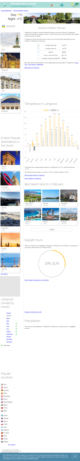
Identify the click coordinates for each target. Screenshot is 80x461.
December (9, 342)
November (9, 339)
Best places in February (32, 67)
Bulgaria (6, 441)
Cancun (27, 222)
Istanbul (4, 228)
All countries (11, 444)
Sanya (45, 222)
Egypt (5, 410)
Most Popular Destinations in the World (37, 280)
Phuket (45, 203)
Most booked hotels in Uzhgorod (35, 175)
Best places (4, 274)
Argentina (6, 430)
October (8, 336)
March (8, 318)
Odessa (4, 70)
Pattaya (64, 222)
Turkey (3, 230)
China (5, 435)
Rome (4, 207)
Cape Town (29, 203)
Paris (3, 166)
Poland (5, 424)
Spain (5, 393)
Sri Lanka (6, 432)
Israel (5, 427)
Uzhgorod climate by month (33, 312)
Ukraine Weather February (21, 10)
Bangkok (64, 203)
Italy (2, 209)
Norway (6, 438)
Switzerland (7, 396)
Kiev (3, 49)
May (77, 62)
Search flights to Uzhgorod (33, 178)
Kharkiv (4, 111)
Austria (6, 387)
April (7, 321)
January (8, 313)
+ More (52, 230)
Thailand (6, 418)
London (4, 187)
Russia (5, 421)
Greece (6, 415)
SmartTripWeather (6, 10)
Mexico (6, 405)
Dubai (3, 248)
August (33, 64)
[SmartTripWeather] (40, 7)
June (26, 64)
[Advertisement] (52, 83)
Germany (6, 390)
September (39, 64)
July (29, 64)
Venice (4, 269)
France (3, 168)
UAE (2, 250)
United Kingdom (5, 189)
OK (75, 456)
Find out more (33, 458)
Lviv (3, 90)
